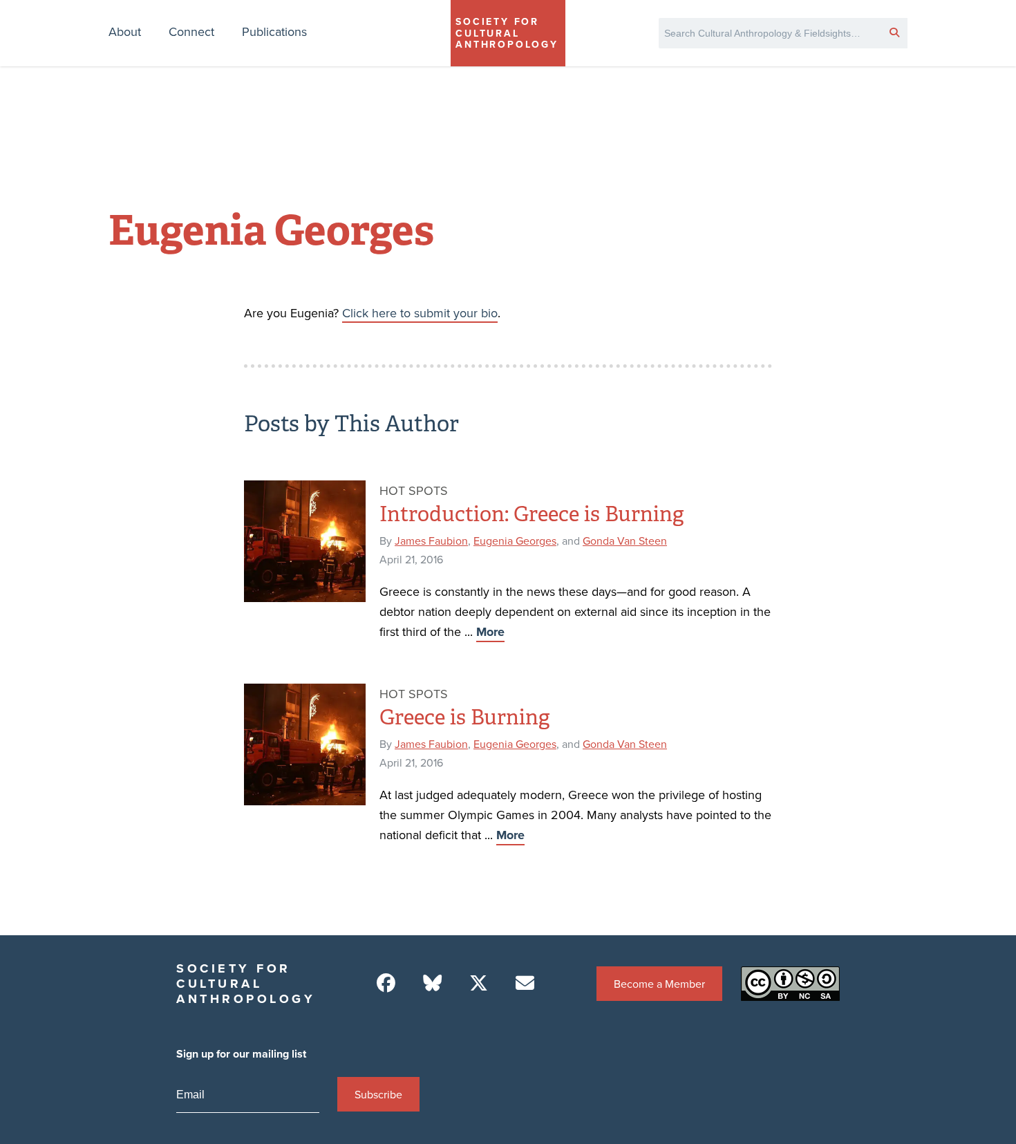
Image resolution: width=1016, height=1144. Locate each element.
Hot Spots (413, 490)
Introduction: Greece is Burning (531, 514)
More (490, 632)
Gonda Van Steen (625, 540)
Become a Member (659, 983)
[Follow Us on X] (478, 983)
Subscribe (378, 1094)
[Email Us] (525, 983)
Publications (274, 31)
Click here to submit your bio (420, 312)
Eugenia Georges (514, 540)
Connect (191, 31)
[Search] (894, 32)
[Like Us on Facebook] (386, 983)
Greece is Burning (464, 717)
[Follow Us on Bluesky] (432, 983)
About (125, 31)
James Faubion (431, 540)
